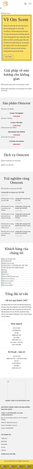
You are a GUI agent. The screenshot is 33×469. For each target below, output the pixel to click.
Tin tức (3, 447)
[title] (4, 467)
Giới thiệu (4, 441)
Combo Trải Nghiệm (16, 113)
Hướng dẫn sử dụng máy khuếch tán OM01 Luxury (23, 225)
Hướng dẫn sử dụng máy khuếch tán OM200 (22, 207)
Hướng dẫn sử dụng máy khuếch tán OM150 (22, 232)
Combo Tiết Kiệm (16, 123)
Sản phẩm (4, 444)
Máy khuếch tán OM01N (16, 132)
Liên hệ (3, 450)
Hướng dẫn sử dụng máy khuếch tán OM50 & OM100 (22, 216)
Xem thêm (8, 57)
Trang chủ (4, 438)
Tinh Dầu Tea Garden (16, 141)
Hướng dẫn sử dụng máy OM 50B (22, 199)
